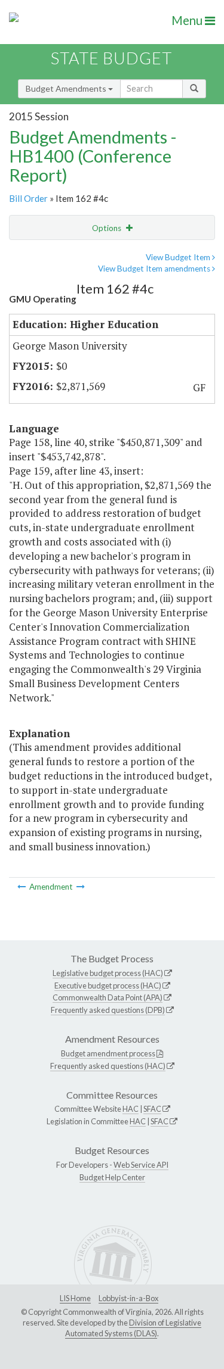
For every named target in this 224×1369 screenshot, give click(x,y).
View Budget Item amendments (155, 268)
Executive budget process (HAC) (107, 985)
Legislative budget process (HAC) (108, 973)
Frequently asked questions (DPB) (108, 1010)
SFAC (152, 1109)
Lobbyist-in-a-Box (128, 1298)
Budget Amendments (67, 88)
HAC (130, 1109)
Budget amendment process (108, 1053)
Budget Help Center (112, 1177)
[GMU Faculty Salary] (22, 886)
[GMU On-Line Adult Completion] (80, 886)
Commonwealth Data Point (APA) (107, 997)
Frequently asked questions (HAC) (107, 1066)
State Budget (111, 58)
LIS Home (75, 1298)
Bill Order (28, 198)
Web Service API (140, 1165)
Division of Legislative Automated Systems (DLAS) (133, 1328)
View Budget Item (179, 257)
